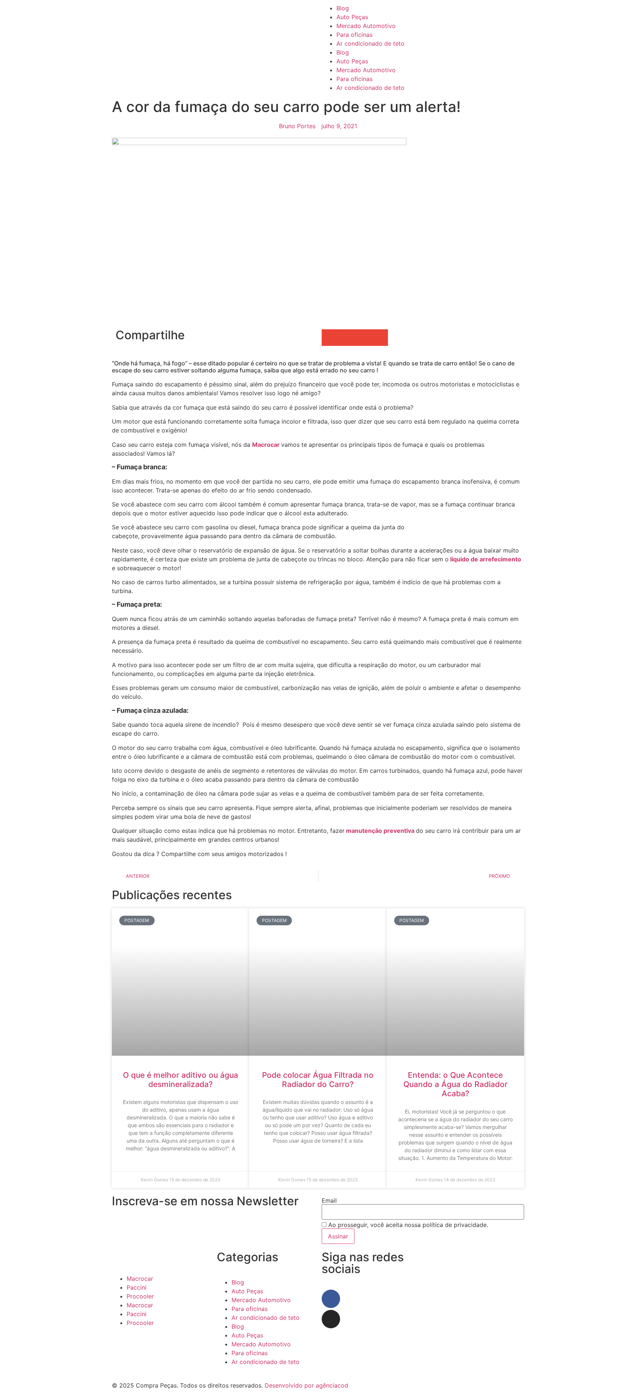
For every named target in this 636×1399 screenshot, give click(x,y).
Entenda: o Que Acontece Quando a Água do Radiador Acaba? (455, 1084)
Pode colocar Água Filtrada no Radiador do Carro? (318, 1079)
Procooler (140, 1296)
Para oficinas (354, 34)
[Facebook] (331, 1299)
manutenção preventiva (380, 830)
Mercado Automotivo (366, 25)
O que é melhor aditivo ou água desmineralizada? (180, 1079)
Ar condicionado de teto (370, 43)
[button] (330, 337)
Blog (342, 8)
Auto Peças (352, 17)
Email (329, 1200)
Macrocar (266, 444)
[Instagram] (331, 1319)
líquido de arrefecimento (485, 559)
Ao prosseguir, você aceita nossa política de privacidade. (407, 1225)
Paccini (136, 1287)
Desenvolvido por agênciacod (305, 1385)
